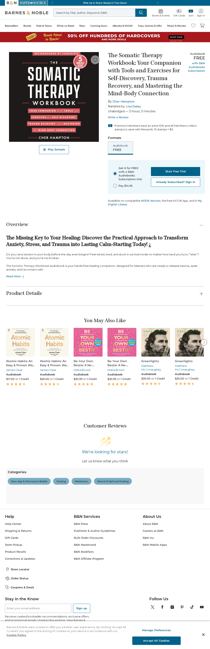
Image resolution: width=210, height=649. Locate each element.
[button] (105, 324)
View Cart (198, 624)
